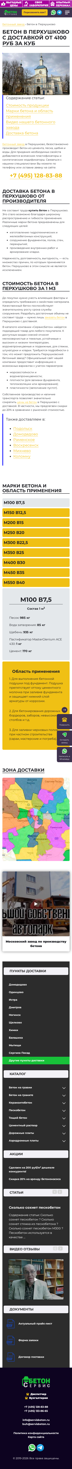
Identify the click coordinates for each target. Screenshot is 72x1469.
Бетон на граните (21, 1095)
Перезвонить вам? (35, 12)
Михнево (22, 451)
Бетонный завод (13, 144)
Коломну (21, 456)
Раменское (24, 439)
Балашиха (16, 1037)
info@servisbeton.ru (36, 1420)
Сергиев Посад (19, 1053)
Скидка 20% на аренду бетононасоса (35, 1179)
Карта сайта (36, 1437)
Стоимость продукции (27, 105)
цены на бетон (27, 402)
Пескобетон (17, 1110)
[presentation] (54, 1192)
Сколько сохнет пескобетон (34, 1208)
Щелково (15, 1022)
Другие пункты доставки (26, 1060)
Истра (13, 999)
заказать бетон (55, 317)
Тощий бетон (18, 1117)
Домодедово (18, 984)
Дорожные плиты (21, 1133)
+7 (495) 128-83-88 (36, 175)
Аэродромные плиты (24, 1140)
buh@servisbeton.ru (36, 1424)
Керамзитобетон (20, 1102)
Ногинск (15, 1015)
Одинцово (16, 992)
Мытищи (15, 1045)
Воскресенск (26, 445)
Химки (13, 1030)
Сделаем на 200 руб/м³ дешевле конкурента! (31, 1169)
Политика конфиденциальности (36, 1433)
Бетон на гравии (20, 1087)
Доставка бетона (22, 133)
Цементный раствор (23, 1125)
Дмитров (15, 1007)
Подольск (22, 428)
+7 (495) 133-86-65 (36, 1411)
